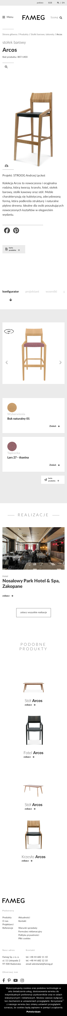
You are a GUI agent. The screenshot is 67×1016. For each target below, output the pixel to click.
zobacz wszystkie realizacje (33, 612)
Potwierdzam (33, 1012)
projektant (32, 291)
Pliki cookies (24, 938)
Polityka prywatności (28, 935)
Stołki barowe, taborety (42, 34)
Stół (33, 701)
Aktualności (24, 917)
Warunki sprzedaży (27, 928)
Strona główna (9, 34)
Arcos (9, 50)
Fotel (33, 753)
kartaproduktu (12, 249)
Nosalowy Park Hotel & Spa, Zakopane (31, 584)
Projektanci (7, 924)
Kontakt (22, 921)
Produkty (23, 34)
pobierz (40, 3)
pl (58, 3)
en (63, 3)
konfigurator (10, 291)
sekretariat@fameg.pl (42, 964)
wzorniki (51, 291)
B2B (50, 3)
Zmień (52, 426)
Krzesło (34, 857)
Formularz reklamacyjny (30, 932)
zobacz (6, 596)
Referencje (7, 928)
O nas (5, 921)
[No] (63, 1000)
